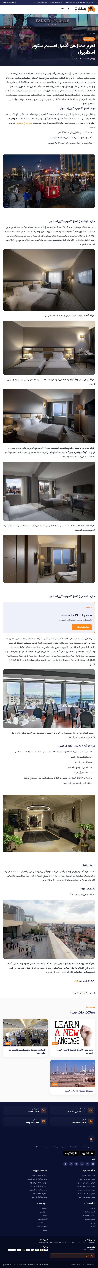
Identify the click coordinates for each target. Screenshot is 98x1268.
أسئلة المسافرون (42, 1226)
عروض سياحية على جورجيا (86, 1190)
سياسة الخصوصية (89, 1215)
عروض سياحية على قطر (39, 1197)
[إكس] (87, 1164)
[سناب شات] (65, 1164)
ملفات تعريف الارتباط (19, 1264)
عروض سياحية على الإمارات (38, 1183)
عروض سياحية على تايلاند (87, 1197)
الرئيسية (92, 34)
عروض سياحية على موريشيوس (37, 1179)
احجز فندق (43, 1212)
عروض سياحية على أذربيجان (86, 1193)
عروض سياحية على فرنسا (39, 1193)
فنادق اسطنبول (88, 39)
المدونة (45, 1230)
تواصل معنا (91, 1223)
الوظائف (92, 1226)
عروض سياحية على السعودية (38, 1190)
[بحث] (68, 9)
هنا (77, 980)
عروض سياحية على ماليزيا (87, 1179)
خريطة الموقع (7, 1264)
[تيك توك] (71, 1164)
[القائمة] (62, 9)
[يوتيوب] (76, 1164)
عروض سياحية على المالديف (86, 1183)
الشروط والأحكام (90, 1219)
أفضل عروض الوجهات (88, 1175)
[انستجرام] (82, 1164)
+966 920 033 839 (9, 2)
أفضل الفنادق (42, 1219)
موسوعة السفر (42, 1223)
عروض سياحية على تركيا (39, 1175)
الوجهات (44, 1215)
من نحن (92, 1208)
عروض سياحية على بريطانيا (38, 1186)
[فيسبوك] (93, 1164)
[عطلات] (85, 9)
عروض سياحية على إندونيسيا (85, 1186)
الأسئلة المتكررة (90, 1212)
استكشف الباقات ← (82, 627)
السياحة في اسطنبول (24, 122)
